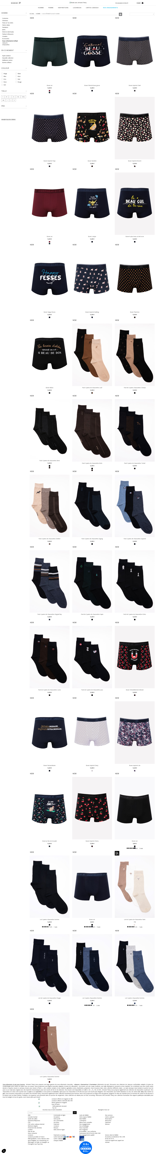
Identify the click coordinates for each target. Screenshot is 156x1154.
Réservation (108, 1119)
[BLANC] (92, 770)
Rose (5, 82)
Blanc (19, 73)
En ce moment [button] (7, 50)
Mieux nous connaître (85, 1122)
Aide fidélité (82, 1119)
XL (13, 97)
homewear (93, 1084)
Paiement (56, 1124)
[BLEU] (134, 544)
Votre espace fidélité (85, 1117)
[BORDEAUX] (49, 90)
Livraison (56, 1126)
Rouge (19, 82)
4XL (3, 100)
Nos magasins (83, 1129)
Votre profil (57, 1119)
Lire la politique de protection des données (14, 1139)
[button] (14, 13)
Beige (5, 73)
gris (4, 1093)
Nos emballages (84, 1126)
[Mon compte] (134, 3)
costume (56, 1092)
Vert (5, 85)
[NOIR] (92, 166)
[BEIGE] (92, 393)
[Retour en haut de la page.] (149, 1151)
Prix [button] (3, 106)
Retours (56, 1128)
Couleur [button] (5, 68)
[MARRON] (49, 467)
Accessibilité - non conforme (87, 1131)
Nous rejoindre (83, 1128)
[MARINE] (92, 90)
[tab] (14, 13)
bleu (142, 1092)
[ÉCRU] (134, 925)
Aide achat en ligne (59, 1129)
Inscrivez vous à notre (52, 1110)
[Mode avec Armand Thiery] (78, 2)
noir (139, 1092)
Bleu (5, 76)
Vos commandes (58, 1120)
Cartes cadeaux (109, 1117)
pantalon (39, 1092)
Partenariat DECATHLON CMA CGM (89, 1133)
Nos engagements (84, 1124)
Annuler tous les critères (8, 119)
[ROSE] (49, 166)
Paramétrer (11, 1145)
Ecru (5, 79)
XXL (18, 97)
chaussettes (84, 1084)
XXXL (23, 97)
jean (30, 1092)
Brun (19, 76)
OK (75, 1112)
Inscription (57, 1117)
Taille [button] (4, 91)
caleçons (77, 1084)
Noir (19, 79)
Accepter (30, 1145)
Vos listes (56, 1122)
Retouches (108, 1120)
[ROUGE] (49, 1082)
